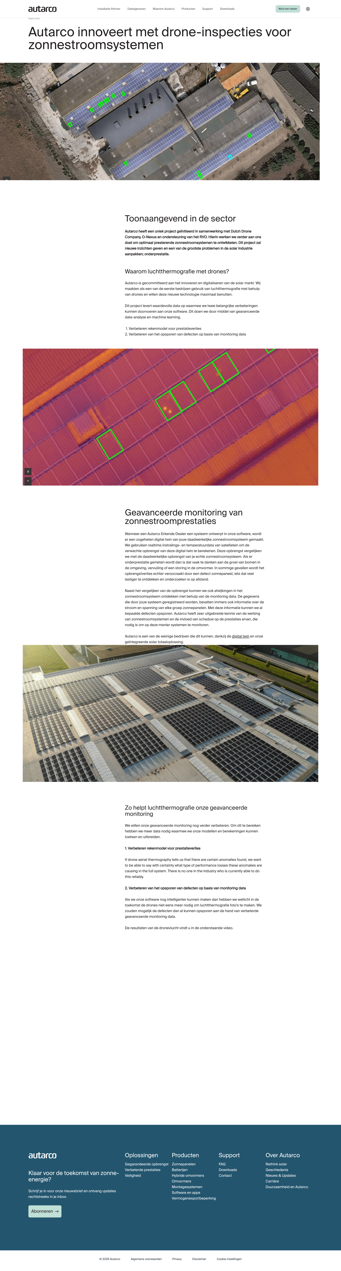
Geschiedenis (277, 1170)
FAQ (222, 1164)
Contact (225, 1175)
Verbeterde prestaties (142, 1170)
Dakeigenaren (137, 9)
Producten (188, 9)
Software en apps (186, 1192)
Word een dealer (287, 8)
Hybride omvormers (188, 1175)
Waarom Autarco (164, 9)
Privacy (177, 1259)
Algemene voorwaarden (146, 1259)
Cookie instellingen (229, 1259)
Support (207, 9)
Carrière (272, 1181)
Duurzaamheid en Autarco (287, 1187)
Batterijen (180, 1170)
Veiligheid (133, 1175)
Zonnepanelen (183, 1164)
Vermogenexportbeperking (194, 1198)
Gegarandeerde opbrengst (146, 1164)
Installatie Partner (109, 9)
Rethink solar (276, 1164)
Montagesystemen (187, 1187)
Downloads (227, 9)
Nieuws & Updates (281, 1175)
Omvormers (181, 1181)
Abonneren (42, 1211)
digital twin (240, 636)
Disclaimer (199, 1259)
